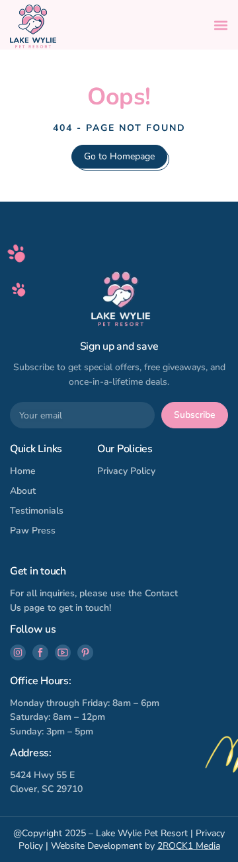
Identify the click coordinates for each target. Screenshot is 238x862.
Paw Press (33, 530)
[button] (221, 25)
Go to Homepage (119, 156)
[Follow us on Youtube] (63, 652)
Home (23, 471)
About (23, 491)
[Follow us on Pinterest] (85, 652)
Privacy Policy (126, 471)
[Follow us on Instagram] (18, 652)
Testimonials (36, 510)
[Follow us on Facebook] (40, 652)
